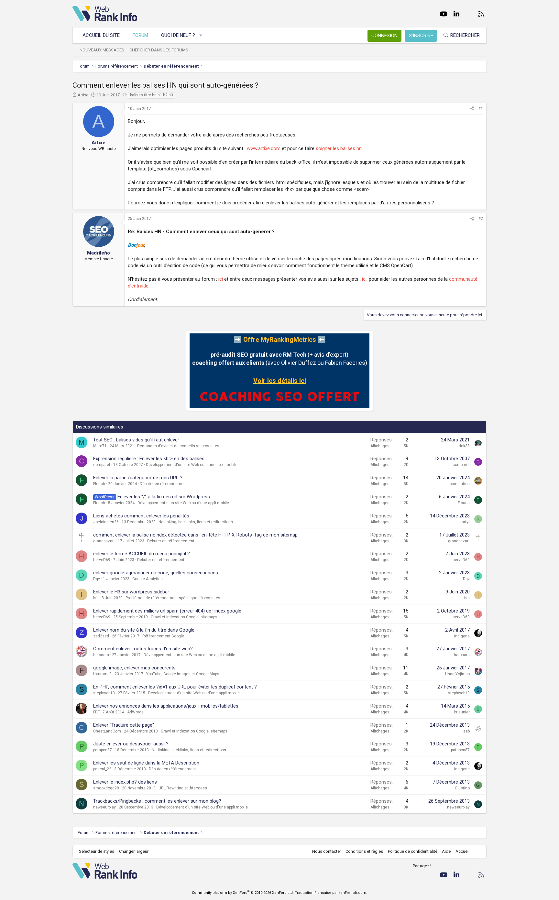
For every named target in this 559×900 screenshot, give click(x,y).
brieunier (462, 712)
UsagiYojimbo (457, 674)
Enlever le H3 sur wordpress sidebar (131, 592)
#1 (480, 108)
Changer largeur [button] (133, 851)
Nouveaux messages (102, 50)
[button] (201, 35)
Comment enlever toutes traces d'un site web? (143, 649)
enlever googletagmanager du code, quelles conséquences (155, 573)
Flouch (99, 484)
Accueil (462, 851)
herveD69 (101, 560)
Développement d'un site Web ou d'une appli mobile (191, 464)
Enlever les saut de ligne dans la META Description (146, 763)
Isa (96, 598)
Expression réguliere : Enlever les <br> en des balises (148, 458)
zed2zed (101, 636)
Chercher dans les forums (158, 50)
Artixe (83, 94)
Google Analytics (147, 579)
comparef (101, 464)
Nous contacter (326, 851)
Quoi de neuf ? (178, 35)
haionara (101, 655)
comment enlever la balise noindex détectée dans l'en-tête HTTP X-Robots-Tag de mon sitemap (195, 535)
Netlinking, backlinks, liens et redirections (196, 522)
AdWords (135, 712)
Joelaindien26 (106, 522)
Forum (140, 35)
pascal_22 (102, 769)
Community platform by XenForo (243, 893)
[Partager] (472, 109)
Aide (446, 851)
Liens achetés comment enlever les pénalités (141, 516)
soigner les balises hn (339, 148)
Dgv (96, 579)
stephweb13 (104, 693)
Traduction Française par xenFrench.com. (331, 893)
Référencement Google (163, 636)
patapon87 (102, 750)
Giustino (462, 788)
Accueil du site (101, 35)
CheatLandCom (107, 731)
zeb (466, 731)
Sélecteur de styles (96, 851)
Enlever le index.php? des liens (125, 782)
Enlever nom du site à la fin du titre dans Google (143, 630)
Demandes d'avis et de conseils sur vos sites (178, 446)
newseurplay (104, 807)
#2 (480, 218)
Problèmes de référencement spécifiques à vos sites (173, 598)
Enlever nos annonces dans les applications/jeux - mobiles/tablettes (165, 706)
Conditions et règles (364, 851)
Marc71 (100, 446)
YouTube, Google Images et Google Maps (182, 674)
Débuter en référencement (163, 484)
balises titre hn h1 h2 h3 (151, 95)
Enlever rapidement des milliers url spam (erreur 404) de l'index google (167, 611)
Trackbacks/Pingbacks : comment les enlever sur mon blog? (157, 801)
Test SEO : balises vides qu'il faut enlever (136, 440)
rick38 (464, 446)
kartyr (465, 522)
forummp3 (102, 674)
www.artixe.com (263, 148)
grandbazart (104, 541)
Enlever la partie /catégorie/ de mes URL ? (137, 478)
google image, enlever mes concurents (134, 668)
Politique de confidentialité (412, 851)
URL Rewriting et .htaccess (183, 788)
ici (220, 279)
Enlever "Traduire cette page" (123, 725)
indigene (462, 636)
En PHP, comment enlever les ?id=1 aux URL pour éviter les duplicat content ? (175, 687)
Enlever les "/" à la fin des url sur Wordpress (163, 497)
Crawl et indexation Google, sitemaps (184, 617)
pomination (460, 484)
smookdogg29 (106, 788)
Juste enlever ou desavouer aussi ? (131, 744)
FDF (96, 712)
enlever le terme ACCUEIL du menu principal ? (141, 554)
